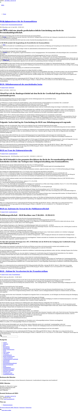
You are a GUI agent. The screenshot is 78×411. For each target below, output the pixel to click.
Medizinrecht (6, 362)
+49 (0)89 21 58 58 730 (10, 0)
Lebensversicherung (8, 357)
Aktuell (3, 24)
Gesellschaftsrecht (13, 153)
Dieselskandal (6, 348)
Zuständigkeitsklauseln (8, 374)
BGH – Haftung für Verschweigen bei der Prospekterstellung (24, 271)
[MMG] (2, 5)
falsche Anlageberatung (8, 349)
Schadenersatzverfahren (8, 368)
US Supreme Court (7, 373)
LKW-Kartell (6, 360)
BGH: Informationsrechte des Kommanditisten (18, 21)
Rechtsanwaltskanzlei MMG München (9, 407)
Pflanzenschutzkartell (8, 364)
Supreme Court (6, 371)
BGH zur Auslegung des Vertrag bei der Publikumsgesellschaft (24, 209)
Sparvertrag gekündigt (8, 370)
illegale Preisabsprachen (9, 356)
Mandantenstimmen (7, 405)
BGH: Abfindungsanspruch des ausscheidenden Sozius (21, 84)
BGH (6, 24)
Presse (4, 366)
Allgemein (5, 344)
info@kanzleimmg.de (9, 399)
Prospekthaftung (16, 274)
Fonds (10, 274)
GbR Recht (11, 87)
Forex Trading (6, 352)
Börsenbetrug (6, 346)
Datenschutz (28, 407)
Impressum (22, 407)
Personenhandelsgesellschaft (15, 24)
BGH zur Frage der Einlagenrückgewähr (16, 150)
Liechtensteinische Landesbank (10, 359)
